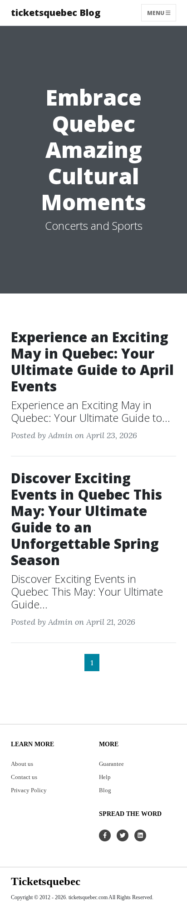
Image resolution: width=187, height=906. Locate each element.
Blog (105, 790)
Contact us (24, 777)
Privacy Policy (29, 790)
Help (105, 777)
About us (22, 764)
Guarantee (111, 764)
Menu (156, 12)
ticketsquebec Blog (55, 12)
